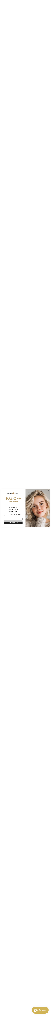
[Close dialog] (48, 490)
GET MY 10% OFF (13, 523)
